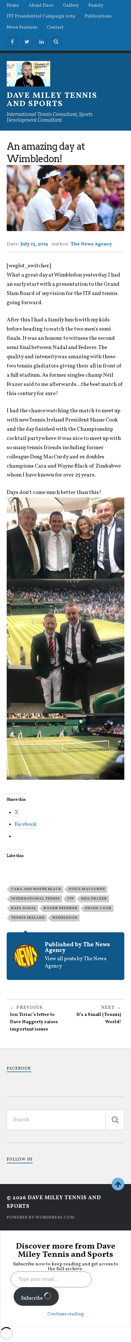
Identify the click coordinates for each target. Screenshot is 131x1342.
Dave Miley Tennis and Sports (52, 100)
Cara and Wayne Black (36, 889)
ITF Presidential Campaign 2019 (41, 16)
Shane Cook (98, 908)
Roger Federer (61, 908)
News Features (22, 27)
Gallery (71, 5)
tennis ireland (28, 917)
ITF (70, 898)
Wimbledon (65, 917)
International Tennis (35, 898)
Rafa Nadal (23, 908)
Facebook (19, 1069)
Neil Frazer (94, 898)
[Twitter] (27, 41)
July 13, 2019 (34, 244)
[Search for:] (66, 1120)
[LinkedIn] (41, 41)
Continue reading (65, 1314)
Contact (55, 27)
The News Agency (91, 244)
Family (95, 5)
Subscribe (32, 1298)
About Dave (41, 5)
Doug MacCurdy (87, 889)
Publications (98, 16)
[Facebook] (12, 41)
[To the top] (118, 1184)
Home (13, 5)
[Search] (56, 41)
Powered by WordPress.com (40, 1217)
